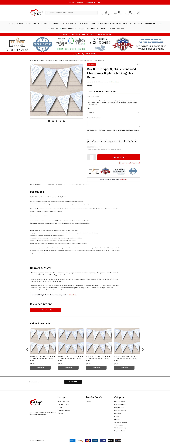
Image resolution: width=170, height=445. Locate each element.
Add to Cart (118, 157)
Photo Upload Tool (69, 29)
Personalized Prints (68, 23)
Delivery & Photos (56, 184)
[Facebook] (49, 121)
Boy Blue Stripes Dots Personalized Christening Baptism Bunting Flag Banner (126, 358)
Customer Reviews (79, 184)
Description (36, 184)
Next (142, 349)
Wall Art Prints (136, 23)
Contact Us (101, 29)
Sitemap (60, 413)
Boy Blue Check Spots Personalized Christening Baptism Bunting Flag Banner (98, 358)
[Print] (56, 121)
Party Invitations (51, 23)
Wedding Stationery (153, 23)
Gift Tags (103, 23)
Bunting (94, 23)
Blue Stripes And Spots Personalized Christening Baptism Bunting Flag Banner (42, 358)
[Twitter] (60, 121)
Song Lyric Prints (52, 29)
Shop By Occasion (16, 23)
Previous (27, 349)
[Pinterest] (64, 121)
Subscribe (73, 382)
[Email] (52, 121)
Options (40, 368)
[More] (24, 23)
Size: (89, 108)
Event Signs (83, 23)
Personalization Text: (93, 118)
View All (88, 401)
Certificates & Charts (118, 23)
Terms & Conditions (116, 29)
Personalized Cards (33, 23)
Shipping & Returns (87, 29)
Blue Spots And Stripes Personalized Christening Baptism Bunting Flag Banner (70, 358)
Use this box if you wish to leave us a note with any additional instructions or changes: (113, 130)
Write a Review (115, 82)
